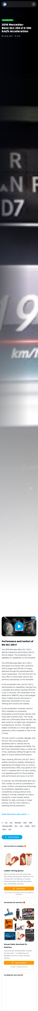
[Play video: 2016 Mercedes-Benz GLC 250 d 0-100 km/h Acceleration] (19, 626)
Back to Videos (13, 837)
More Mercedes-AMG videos (14, 814)
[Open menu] (34, 4)
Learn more (21, 888)
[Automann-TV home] (4, 4)
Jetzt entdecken (20, 963)
